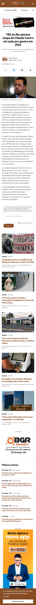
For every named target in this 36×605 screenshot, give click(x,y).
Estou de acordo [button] (18, 601)
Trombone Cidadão (10, 10)
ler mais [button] (6, 596)
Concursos (24, 10)
